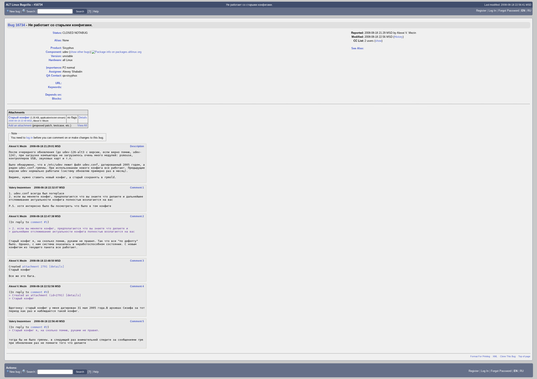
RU (529, 10)
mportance (53, 67)
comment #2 (39, 327)
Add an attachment (19, 125)
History (398, 36)
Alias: (58, 40)
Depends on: (53, 94)
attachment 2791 (34, 266)
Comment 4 (137, 286)
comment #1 (39, 222)
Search (30, 11)
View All (82, 125)
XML (495, 356)
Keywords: (55, 87)
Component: (54, 51)
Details (83, 117)
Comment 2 (137, 216)
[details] (56, 266)
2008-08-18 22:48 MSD (20, 120)
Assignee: (55, 71)
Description (137, 146)
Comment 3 (137, 260)
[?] (89, 11)
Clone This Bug (508, 356)
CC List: (358, 40)
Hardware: (55, 60)
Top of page (524, 356)
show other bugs (80, 51)
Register (481, 10)
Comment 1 (137, 187)
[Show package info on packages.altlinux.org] (116, 51)
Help (96, 11)
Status (57, 32)
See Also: (357, 48)
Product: (56, 47)
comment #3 (39, 292)
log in (29, 137)
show (378, 40)
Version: (56, 56)
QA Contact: (54, 75)
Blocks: (57, 98)
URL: (58, 83)
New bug (14, 11)
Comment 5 (137, 321)
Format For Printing (480, 356)
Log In (492, 10)
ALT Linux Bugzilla (18, 4)
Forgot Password (508, 10)
